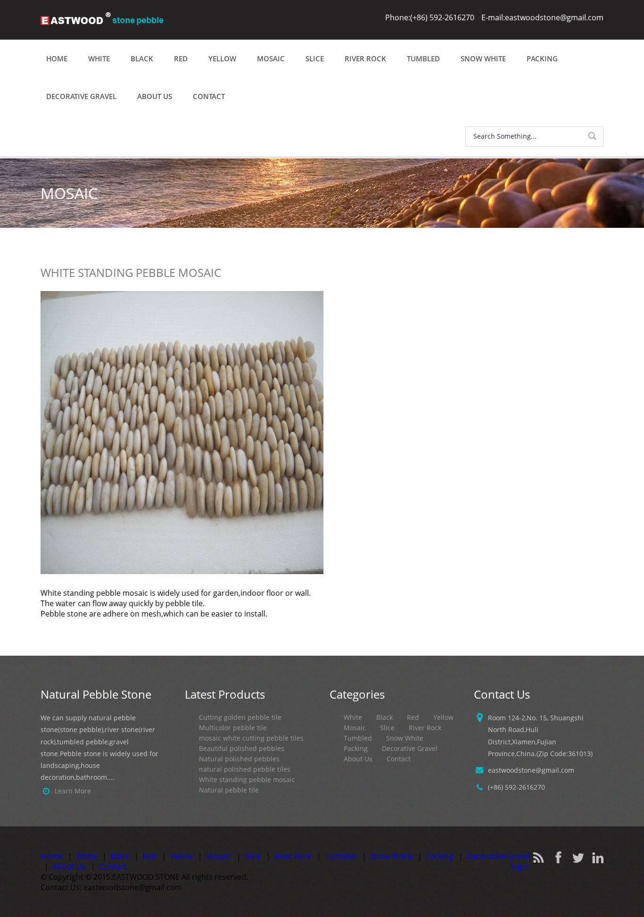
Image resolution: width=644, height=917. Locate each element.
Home (56, 58)
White (99, 58)
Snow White (483, 58)
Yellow (222, 58)
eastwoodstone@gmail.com (531, 770)
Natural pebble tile (229, 789)
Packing (542, 58)
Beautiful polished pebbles (241, 748)
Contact (209, 96)
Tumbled (423, 58)
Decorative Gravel (81, 96)
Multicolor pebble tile (233, 727)
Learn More (73, 790)
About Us (154, 96)
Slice (314, 58)
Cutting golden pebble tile (240, 717)
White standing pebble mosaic (247, 779)
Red (181, 58)
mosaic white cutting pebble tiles (251, 738)
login (519, 866)
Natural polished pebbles (239, 758)
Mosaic (271, 58)
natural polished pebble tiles (244, 769)
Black (142, 58)
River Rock (365, 58)
